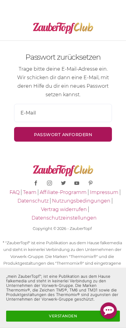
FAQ (14, 192)
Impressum (104, 192)
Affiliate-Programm (63, 192)
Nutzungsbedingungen (81, 201)
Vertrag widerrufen (64, 209)
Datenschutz (33, 201)
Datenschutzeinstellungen (64, 218)
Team (29, 192)
